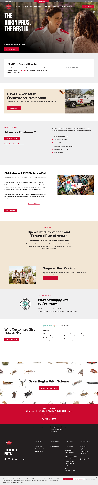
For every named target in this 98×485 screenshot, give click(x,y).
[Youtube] (16, 459)
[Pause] (93, 11)
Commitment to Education (69, 453)
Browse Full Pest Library (49, 388)
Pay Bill (82, 449)
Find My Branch (84, 451)
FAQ (66, 468)
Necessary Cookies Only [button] (79, 479)
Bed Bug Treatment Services (58, 427)
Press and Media (69, 461)
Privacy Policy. (20, 482)
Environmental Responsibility (69, 449)
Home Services (39, 451)
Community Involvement (71, 456)
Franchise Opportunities (71, 458)
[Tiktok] (5, 459)
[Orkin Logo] (8, 6)
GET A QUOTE (88, 6)
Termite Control (39, 449)
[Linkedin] (24, 459)
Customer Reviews (70, 470)
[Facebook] (13, 459)
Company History (69, 463)
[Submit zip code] (82, 67)
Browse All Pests (54, 446)
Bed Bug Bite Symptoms (56, 429)
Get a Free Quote (11, 49)
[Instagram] (9, 459)
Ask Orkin (67, 466)
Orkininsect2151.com (34, 204)
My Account (83, 446)
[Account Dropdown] (78, 6)
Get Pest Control (50, 278)
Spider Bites (53, 431)
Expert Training (69, 446)
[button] (90, 479)
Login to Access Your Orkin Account (14, 144)
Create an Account (12, 138)
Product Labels (84, 456)
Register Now (10, 210)
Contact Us (83, 453)
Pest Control (38, 446)
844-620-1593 (22, 70)
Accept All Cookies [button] (68, 479)
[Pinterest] (20, 459)
